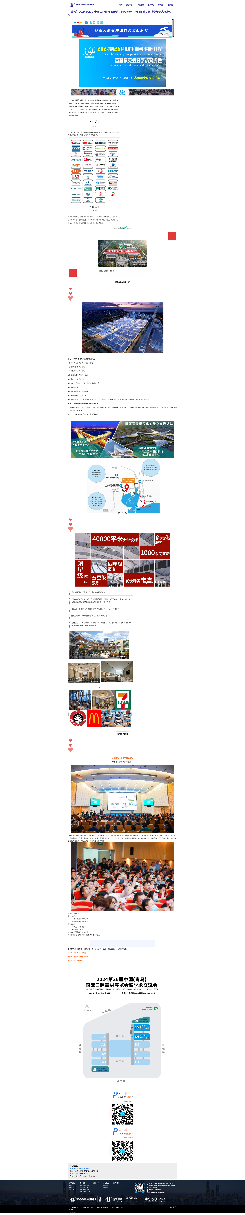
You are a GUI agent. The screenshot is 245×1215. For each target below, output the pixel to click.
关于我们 (129, 5)
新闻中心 (151, 5)
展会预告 (141, 5)
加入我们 (161, 5)
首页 (120, 5)
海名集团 (173, 1207)
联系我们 (171, 5)
